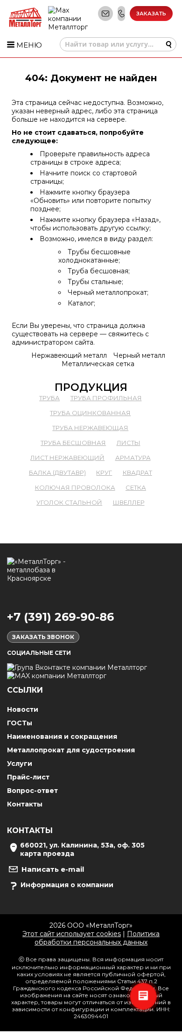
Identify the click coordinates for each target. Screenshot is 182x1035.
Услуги (19, 763)
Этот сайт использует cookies (71, 934)
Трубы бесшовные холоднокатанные (94, 256)
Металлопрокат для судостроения (71, 750)
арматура (133, 457)
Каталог (81, 303)
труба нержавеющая (90, 427)
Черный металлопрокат (107, 292)
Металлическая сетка (98, 364)
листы (128, 442)
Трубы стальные (95, 282)
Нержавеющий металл (69, 355)
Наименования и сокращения (62, 736)
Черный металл (139, 355)
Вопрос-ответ (32, 790)
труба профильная (106, 398)
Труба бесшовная (98, 271)
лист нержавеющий (67, 457)
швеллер (129, 502)
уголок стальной (69, 502)
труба (49, 398)
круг (104, 472)
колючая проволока (75, 487)
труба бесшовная (73, 442)
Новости (22, 709)
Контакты (24, 804)
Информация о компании (67, 885)
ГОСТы (19, 723)
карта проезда (47, 853)
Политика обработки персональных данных (97, 938)
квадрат (137, 472)
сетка (136, 487)
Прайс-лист (28, 777)
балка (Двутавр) (57, 472)
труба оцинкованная (90, 413)
